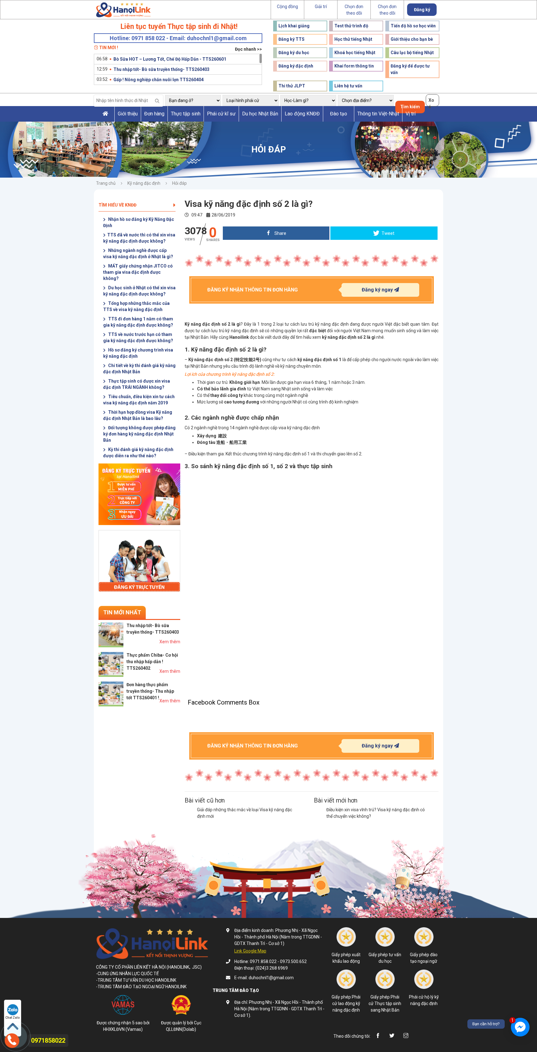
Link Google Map (250, 950)
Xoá (431, 102)
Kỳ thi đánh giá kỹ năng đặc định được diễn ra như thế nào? (138, 452)
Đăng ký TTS (291, 39)
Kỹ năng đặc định (143, 183)
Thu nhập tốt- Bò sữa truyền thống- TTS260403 (161, 69)
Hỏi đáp (179, 183)
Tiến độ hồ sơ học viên (413, 25)
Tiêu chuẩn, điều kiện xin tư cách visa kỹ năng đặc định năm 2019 (139, 399)
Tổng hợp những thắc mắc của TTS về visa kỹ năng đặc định (136, 306)
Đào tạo (338, 114)
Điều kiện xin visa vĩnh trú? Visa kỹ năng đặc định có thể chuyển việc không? (375, 813)
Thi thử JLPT (291, 85)
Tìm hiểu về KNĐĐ (117, 204)
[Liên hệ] (12, 1039)
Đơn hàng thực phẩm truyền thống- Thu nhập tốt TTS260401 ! (150, 691)
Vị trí (410, 114)
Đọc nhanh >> (248, 49)
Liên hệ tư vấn (348, 85)
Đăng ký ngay (378, 290)
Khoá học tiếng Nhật (354, 52)
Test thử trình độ (351, 25)
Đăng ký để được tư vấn (410, 69)
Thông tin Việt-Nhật (378, 114)
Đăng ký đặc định (295, 65)
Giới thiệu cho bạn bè (412, 39)
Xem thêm (169, 641)
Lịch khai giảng (294, 25)
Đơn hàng (154, 114)
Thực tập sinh (185, 114)
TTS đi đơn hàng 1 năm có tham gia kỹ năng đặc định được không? (138, 322)
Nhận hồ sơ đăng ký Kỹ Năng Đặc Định (138, 222)
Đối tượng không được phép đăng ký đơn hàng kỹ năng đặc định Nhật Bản (139, 434)
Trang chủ (106, 183)
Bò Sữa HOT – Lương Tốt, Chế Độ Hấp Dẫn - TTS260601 (169, 59)
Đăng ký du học (293, 52)
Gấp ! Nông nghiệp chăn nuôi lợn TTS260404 (158, 79)
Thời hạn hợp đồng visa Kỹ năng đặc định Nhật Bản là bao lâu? (137, 415)
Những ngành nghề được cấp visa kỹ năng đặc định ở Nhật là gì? (138, 253)
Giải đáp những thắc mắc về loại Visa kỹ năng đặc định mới (244, 813)
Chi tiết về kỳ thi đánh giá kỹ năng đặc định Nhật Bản (139, 368)
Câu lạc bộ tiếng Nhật (412, 52)
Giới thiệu (128, 114)
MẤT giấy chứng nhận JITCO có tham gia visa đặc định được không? (138, 272)
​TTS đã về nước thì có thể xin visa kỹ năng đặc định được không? (139, 238)
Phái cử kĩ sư (221, 114)
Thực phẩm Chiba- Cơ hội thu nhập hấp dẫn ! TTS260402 (152, 662)
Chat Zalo (12, 1017)
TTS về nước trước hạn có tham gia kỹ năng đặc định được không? (138, 337)
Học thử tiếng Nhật (353, 39)
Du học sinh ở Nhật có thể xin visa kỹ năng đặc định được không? (139, 290)
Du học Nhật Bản (260, 114)
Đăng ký (422, 9)
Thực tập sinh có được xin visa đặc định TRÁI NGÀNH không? (136, 384)
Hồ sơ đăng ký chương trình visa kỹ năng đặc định (138, 353)
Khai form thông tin (354, 65)
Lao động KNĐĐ (302, 114)
